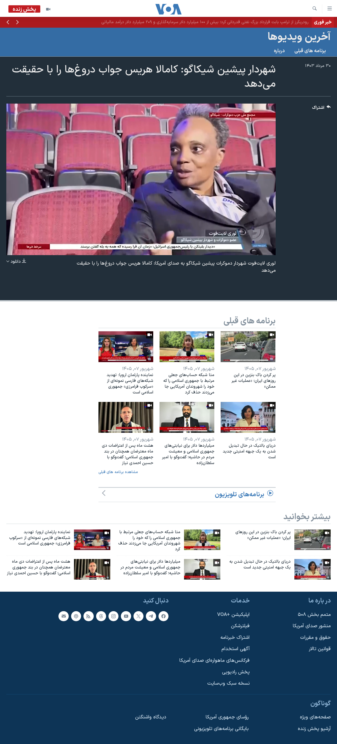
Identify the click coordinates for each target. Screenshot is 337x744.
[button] (17, 22)
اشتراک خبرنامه (235, 637)
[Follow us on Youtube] (126, 616)
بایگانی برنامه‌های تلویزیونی (221, 728)
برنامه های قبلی (310, 51)
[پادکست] (76, 616)
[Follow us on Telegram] (151, 616)
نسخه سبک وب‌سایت (228, 683)
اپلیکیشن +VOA (233, 614)
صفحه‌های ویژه (315, 717)
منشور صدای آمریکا (312, 626)
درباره (279, 51)
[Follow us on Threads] (101, 616)
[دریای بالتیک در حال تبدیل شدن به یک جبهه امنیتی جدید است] (248, 417)
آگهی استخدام (235, 649)
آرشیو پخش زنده (314, 728)
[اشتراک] (63, 616)
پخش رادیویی (236, 671)
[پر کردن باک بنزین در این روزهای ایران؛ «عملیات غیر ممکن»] (248, 346)
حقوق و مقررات (315, 637)
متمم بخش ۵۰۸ (314, 614)
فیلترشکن (240, 626)
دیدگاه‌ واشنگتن (150, 717)
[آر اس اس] (88, 616)
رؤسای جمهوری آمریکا (227, 717)
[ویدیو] (48, 9)
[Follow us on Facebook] (163, 616)
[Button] (321, 109)
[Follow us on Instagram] (113, 616)
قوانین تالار (320, 649)
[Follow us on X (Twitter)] (138, 616)
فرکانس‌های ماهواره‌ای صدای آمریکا (214, 660)
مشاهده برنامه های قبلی (118, 472)
